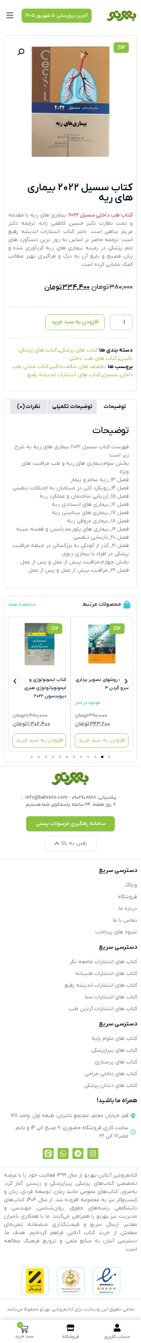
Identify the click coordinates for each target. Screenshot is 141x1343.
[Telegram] (77, 1153)
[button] (57, 16)
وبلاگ (131, 885)
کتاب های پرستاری (116, 1062)
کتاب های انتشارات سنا (111, 997)
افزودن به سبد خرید (75, 322)
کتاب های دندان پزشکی (110, 1085)
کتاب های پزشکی (79, 350)
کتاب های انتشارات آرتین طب (103, 1009)
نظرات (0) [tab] (28, 406)
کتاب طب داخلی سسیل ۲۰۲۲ (100, 215)
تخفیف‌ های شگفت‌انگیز (78, 366)
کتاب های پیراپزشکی (114, 1050)
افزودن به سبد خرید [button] (101, 740)
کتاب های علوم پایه (114, 1038)
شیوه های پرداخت (116, 932)
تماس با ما (125, 920)
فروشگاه (127, 897)
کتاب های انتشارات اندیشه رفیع (63, 375)
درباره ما (128, 908)
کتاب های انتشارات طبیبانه (106, 973)
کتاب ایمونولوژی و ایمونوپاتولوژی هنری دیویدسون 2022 (45, 688)
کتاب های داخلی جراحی (111, 1074)
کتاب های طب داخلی (93, 358)
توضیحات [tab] (115, 406)
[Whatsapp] (63, 1153)
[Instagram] (92, 1153)
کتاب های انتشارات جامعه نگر (103, 962)
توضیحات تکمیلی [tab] (72, 406)
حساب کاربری (117, 1337)
